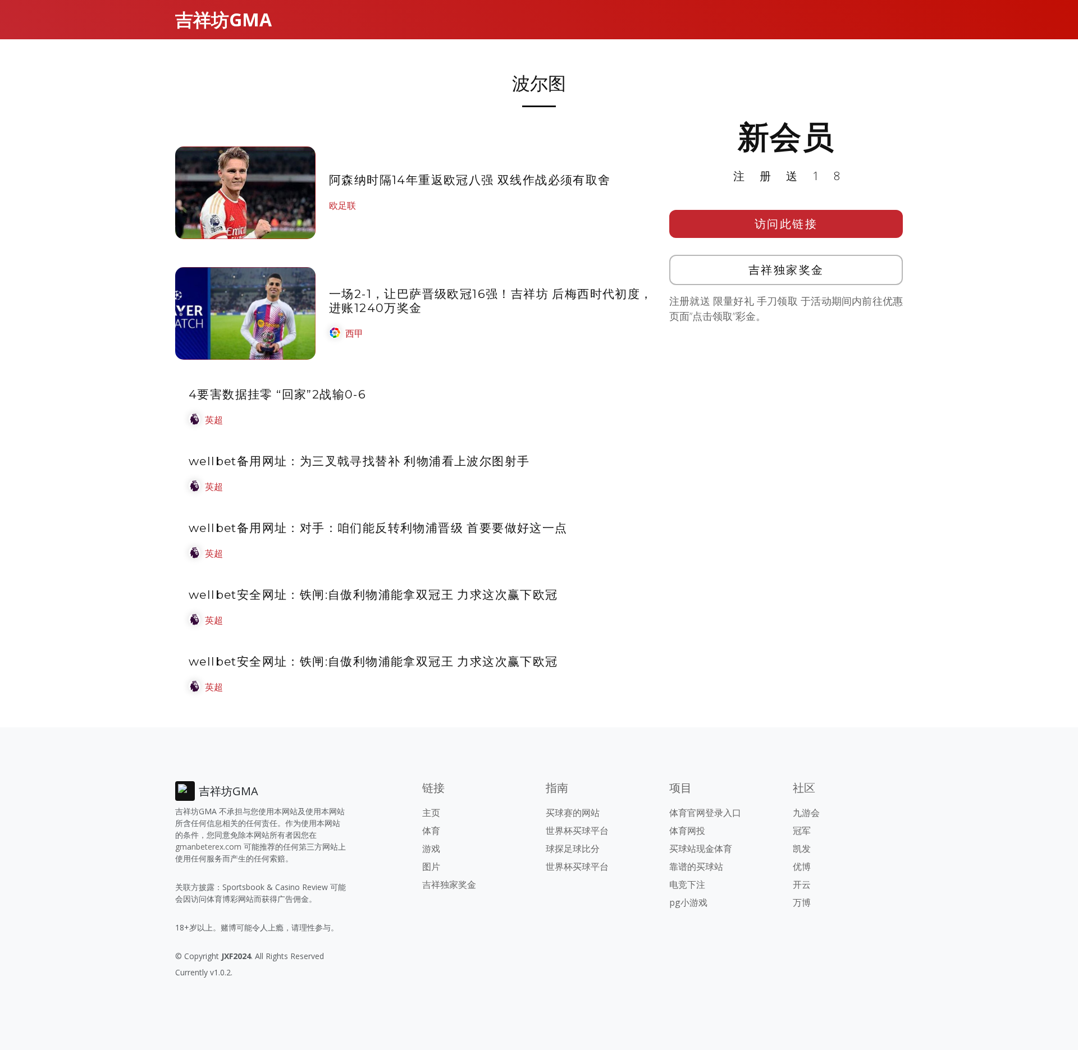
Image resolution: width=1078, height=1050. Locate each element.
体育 (431, 830)
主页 (431, 812)
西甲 (354, 333)
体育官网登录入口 (705, 812)
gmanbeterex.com (208, 846)
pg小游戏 (688, 902)
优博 (802, 866)
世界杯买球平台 (577, 830)
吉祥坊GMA (223, 19)
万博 (802, 902)
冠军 (802, 830)
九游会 (806, 812)
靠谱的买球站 (696, 866)
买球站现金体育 (700, 848)
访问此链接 (786, 223)
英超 (214, 420)
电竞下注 (687, 884)
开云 (802, 884)
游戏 (431, 848)
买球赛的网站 (573, 812)
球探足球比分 (573, 848)
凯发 (802, 848)
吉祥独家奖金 (786, 269)
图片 (431, 866)
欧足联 (342, 205)
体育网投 (687, 830)
